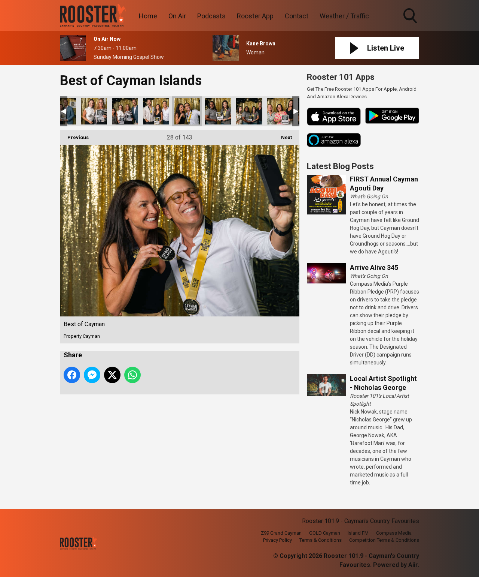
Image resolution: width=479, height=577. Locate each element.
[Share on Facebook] (72, 375)
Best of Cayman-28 (218, 111)
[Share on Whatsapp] (132, 375)
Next (283, 137)
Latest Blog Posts (340, 166)
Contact (296, 16)
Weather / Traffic (344, 16)
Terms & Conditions (320, 540)
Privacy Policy (277, 540)
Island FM (358, 533)
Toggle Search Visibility (411, 24)
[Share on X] (112, 375)
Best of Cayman (94, 111)
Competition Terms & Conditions (384, 540)
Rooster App (255, 16)
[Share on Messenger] (92, 375)
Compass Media (394, 533)
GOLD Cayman (324, 533)
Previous (74, 137)
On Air (177, 16)
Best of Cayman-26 (125, 111)
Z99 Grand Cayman (281, 533)
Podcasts (211, 16)
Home (148, 16)
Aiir (413, 564)
